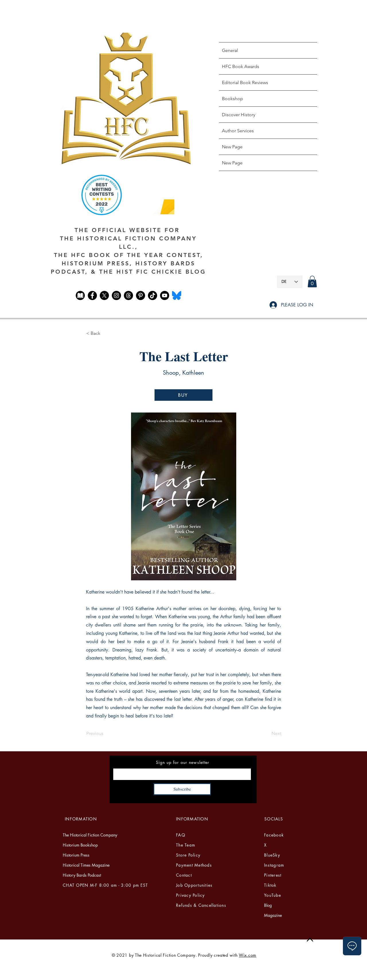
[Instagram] (116, 295)
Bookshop (232, 98)
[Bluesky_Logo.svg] (176, 295)
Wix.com (247, 955)
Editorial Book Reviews (245, 82)
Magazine (273, 915)
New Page (232, 146)
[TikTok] (152, 295)
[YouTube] (164, 295)
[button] (312, 281)
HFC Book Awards (240, 66)
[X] (104, 295)
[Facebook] (92, 295)
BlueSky (272, 855)
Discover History (238, 114)
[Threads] (128, 295)
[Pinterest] (140, 295)
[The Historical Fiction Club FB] (80, 295)
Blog (268, 905)
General (230, 50)
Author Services (238, 130)
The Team (185, 845)
